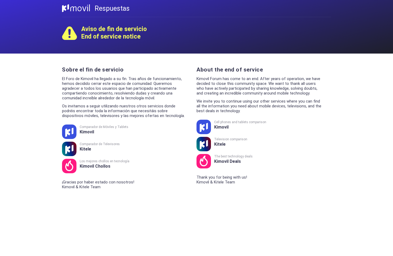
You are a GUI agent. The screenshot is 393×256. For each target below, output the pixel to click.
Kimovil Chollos (104, 164)
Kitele (100, 147)
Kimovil (104, 129)
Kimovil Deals (233, 159)
